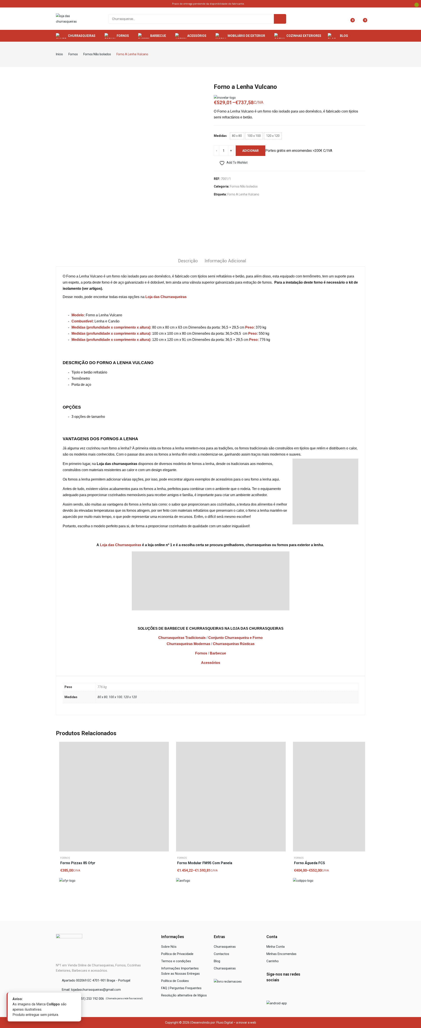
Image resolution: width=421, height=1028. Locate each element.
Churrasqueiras (225, 947)
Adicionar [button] (164, 757)
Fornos (201, 653)
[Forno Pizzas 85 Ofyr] (114, 796)
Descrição (188, 260)
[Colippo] (303, 880)
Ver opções (281, 757)
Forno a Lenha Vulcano (243, 194)
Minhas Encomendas (281, 954)
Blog (217, 961)
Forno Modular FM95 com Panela (204, 863)
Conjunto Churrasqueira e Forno (235, 638)
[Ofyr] (67, 880)
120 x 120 (130, 697)
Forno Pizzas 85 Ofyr (77, 863)
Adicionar (250, 150)
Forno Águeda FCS (309, 863)
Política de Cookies (175, 981)
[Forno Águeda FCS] (348, 796)
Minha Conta (275, 947)
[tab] (188, 261)
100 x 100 (115, 697)
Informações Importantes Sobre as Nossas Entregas (180, 971)
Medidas (220, 135)
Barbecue (218, 653)
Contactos (221, 954)
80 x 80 (102, 697)
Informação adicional (225, 260)
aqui (275, 479)
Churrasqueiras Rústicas (234, 644)
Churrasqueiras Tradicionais (182, 638)
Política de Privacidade (177, 954)
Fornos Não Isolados (244, 186)
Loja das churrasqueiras (117, 464)
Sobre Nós (169, 947)
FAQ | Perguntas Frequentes (181, 988)
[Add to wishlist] (164, 746)
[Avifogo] (183, 880)
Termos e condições (176, 961)
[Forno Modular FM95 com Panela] (231, 796)
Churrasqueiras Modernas (188, 644)
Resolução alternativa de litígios (184, 995)
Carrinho (272, 961)
